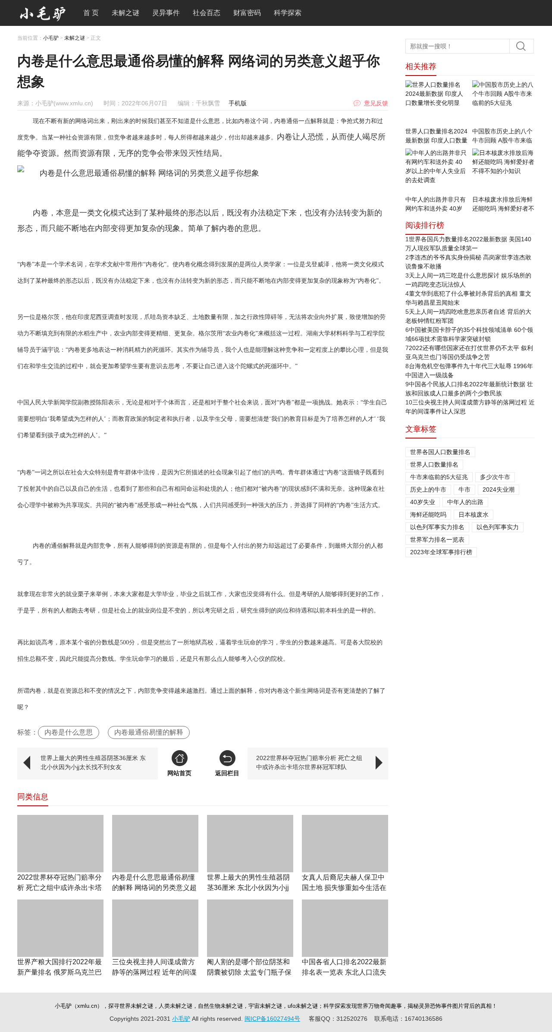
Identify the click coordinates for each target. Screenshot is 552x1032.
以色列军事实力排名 (437, 527)
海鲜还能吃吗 (428, 514)
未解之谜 (125, 12)
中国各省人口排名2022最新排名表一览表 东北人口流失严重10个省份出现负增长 (344, 972)
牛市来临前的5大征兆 (439, 476)
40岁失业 (422, 502)
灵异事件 (166, 12)
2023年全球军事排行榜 (441, 552)
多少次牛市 (495, 476)
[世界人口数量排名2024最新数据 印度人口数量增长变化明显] (436, 103)
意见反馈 (376, 103)
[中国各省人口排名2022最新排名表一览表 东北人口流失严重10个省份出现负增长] (345, 928)
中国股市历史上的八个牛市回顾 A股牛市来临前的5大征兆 (502, 140)
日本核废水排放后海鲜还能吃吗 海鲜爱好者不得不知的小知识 (503, 208)
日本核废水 (473, 514)
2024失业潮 (498, 489)
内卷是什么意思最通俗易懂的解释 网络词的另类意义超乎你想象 (154, 888)
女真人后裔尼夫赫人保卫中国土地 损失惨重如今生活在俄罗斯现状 (344, 888)
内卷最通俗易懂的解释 (148, 732)
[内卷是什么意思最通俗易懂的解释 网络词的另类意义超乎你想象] (155, 843)
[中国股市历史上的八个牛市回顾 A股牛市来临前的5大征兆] (503, 103)
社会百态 (206, 12)
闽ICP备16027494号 (272, 1018)
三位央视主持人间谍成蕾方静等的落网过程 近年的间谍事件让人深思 (154, 972)
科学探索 (287, 12)
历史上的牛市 (428, 489)
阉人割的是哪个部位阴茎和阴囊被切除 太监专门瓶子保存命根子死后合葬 (249, 972)
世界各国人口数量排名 (440, 451)
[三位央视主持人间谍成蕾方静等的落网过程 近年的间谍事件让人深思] (155, 928)
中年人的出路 (465, 502)
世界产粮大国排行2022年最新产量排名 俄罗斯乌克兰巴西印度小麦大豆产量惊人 (59, 972)
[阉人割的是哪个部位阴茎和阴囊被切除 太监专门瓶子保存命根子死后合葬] (250, 928)
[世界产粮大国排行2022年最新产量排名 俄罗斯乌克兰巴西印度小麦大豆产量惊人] (60, 928)
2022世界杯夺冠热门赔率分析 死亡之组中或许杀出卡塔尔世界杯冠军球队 (309, 762)
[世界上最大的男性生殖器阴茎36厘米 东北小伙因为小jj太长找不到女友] (250, 843)
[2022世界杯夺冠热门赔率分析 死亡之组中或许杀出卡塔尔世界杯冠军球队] (60, 843)
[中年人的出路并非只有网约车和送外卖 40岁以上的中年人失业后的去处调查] (436, 171)
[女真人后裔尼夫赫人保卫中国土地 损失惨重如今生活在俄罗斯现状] (345, 843)
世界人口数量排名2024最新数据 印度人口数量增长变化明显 (436, 140)
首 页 (91, 12)
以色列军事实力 (498, 527)
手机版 (238, 103)
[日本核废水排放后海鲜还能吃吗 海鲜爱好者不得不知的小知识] (503, 171)
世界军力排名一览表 (437, 539)
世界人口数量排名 (434, 464)
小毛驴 (51, 38)
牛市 (464, 489)
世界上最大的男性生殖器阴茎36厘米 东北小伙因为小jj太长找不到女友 (93, 762)
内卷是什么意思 (68, 732)
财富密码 (247, 12)
